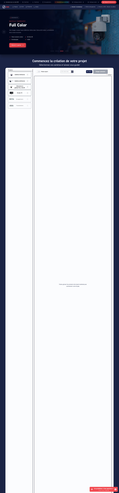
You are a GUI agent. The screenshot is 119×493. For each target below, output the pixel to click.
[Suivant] (115, 32)
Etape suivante (100, 71)
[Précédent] (4, 32)
